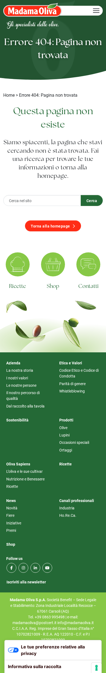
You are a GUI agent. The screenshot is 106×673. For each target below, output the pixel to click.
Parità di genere (72, 383)
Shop (53, 286)
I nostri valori (17, 377)
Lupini (64, 435)
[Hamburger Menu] (96, 10)
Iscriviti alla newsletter (26, 582)
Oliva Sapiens (18, 464)
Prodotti (66, 420)
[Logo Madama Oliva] (32, 9)
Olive (63, 427)
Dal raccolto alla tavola (25, 406)
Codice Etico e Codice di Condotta (79, 373)
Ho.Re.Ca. (67, 515)
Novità (11, 507)
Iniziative (13, 523)
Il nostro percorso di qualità (23, 395)
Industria (66, 507)
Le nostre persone (21, 385)
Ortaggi (65, 450)
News (11, 500)
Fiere (10, 515)
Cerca (91, 200)
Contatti (88, 286)
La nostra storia (19, 370)
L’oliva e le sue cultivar (24, 471)
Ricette (17, 286)
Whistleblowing (72, 391)
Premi (11, 530)
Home (9, 95)
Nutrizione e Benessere (25, 479)
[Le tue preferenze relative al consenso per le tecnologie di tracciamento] (96, 668)
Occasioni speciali (74, 442)
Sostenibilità (17, 420)
